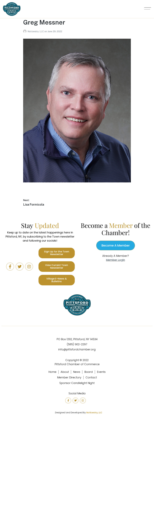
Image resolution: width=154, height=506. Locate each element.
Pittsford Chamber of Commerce (77, 364)
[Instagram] (29, 266)
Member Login (115, 260)
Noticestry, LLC (36, 31)
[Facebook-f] (10, 266)
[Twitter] (19, 266)
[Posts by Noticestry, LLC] (25, 31)
